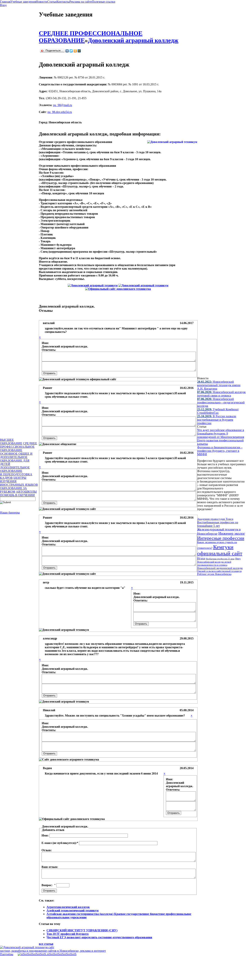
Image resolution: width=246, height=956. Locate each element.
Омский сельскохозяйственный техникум (219, 571)
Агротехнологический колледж (68, 907)
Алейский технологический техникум (73, 910)
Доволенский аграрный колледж (133, 40)
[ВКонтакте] (67, 50)
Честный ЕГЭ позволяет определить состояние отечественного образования (99, 937)
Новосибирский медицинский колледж (220, 568)
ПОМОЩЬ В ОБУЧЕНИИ (17, 495)
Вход (3, 5)
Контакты (63, 1)
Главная (5, 1)
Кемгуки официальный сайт (219, 550)
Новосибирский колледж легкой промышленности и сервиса (214, 563)
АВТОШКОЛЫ (26, 491)
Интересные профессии (220, 538)
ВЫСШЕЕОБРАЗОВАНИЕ (11, 441)
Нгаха (201, 558)
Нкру (238, 558)
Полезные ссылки (103, 1)
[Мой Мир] (79, 50)
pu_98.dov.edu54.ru (59, 112)
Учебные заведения (23, 1)
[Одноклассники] (75, 50)
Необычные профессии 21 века (220, 559)
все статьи (46, 943)
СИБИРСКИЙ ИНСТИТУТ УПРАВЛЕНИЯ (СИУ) (82, 930)
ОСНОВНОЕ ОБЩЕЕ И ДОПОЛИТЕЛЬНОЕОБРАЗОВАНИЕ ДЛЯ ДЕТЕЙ (16, 459)
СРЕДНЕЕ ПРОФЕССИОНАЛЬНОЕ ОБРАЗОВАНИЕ (18, 447)
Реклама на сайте (80, 1)
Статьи (52, 1)
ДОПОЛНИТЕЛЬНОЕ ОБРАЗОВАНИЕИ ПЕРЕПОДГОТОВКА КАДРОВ (16, 472)
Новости (41, 1)
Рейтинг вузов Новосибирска (214, 574)
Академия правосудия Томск (215, 518)
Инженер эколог (231, 533)
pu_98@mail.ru (62, 105)
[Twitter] (71, 50)
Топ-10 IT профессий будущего (68, 933)
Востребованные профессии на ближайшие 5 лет (217, 524)
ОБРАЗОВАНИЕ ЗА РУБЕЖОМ (13, 490)
